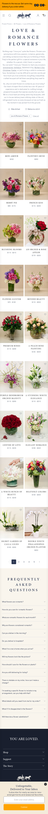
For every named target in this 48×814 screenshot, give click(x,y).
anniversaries (8, 67)
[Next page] (39, 562)
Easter (13, 70)
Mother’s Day (39, 67)
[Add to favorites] (21, 124)
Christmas (7, 70)
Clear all (36, 116)
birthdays (17, 67)
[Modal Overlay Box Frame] (24, 798)
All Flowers (17, 24)
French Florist (6, 24)
